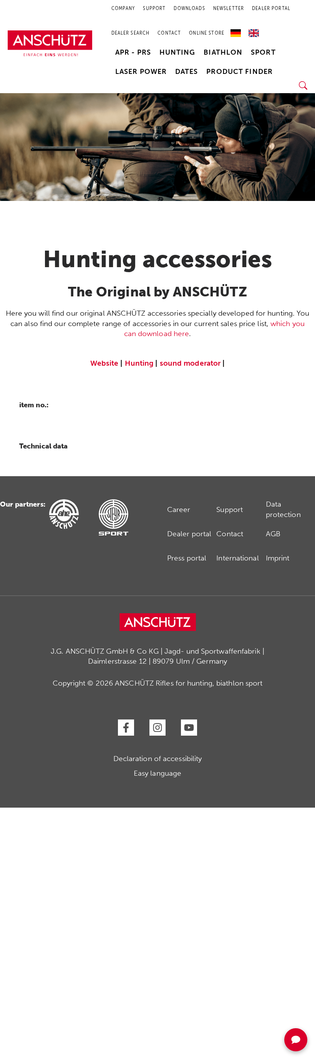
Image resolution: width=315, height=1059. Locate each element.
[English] (254, 30)
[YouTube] (189, 727)
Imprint (278, 558)
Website (104, 363)
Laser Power (141, 71)
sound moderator (190, 363)
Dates (186, 71)
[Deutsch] (238, 30)
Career (179, 509)
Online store (206, 33)
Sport (263, 52)
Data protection (283, 509)
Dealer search (130, 33)
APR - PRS (133, 52)
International (237, 558)
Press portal (186, 558)
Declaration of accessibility (157, 758)
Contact (169, 33)
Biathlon (223, 52)
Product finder (239, 71)
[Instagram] (157, 727)
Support (229, 509)
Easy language (157, 773)
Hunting (177, 52)
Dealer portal (189, 533)
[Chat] (295, 1039)
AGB (273, 533)
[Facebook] (126, 727)
